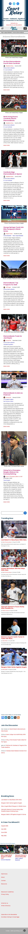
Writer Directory (5, 905)
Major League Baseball (6, 32)
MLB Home (4, 874)
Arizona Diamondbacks (9, 68)
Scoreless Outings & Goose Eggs (10, 917)
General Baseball (7, 235)
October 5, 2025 (16, 287)
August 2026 (4, 826)
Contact (3, 880)
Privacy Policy (5, 894)
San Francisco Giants (8, 401)
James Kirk (8, 340)
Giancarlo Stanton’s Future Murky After (20, 855)
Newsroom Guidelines (7, 892)
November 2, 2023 (8, 478)
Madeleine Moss (9, 65)
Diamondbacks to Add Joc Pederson (13, 394)
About (3, 877)
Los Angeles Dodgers (8, 399)
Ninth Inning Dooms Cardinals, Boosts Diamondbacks (11, 118)
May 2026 (3, 835)
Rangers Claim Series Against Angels (11, 803)
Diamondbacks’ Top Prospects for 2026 (11, 284)
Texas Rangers (7, 480)
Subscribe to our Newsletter (14, 25)
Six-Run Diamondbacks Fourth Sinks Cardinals (12, 62)
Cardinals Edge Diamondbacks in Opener (13, 173)
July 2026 (3, 829)
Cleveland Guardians (8, 344)
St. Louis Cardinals (8, 69)
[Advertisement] (14, 693)
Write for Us (14, 23)
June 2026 (4, 832)
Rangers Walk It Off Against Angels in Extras (13, 814)
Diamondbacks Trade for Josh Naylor (13, 337)
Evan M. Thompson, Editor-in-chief (14, 476)
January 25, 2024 (16, 397)
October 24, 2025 (18, 233)
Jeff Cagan (8, 287)
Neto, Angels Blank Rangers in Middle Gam (6, 856)
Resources (4, 884)
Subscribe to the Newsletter (9, 914)
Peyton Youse (9, 233)
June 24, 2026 (18, 65)
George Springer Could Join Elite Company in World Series (14, 229)
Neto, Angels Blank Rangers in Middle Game (13, 806)
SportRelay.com (17, 931)
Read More (7, 89)
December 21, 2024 (17, 340)
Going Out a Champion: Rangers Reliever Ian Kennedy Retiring (12, 472)
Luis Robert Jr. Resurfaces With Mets (11, 799)
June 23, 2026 (18, 176)
